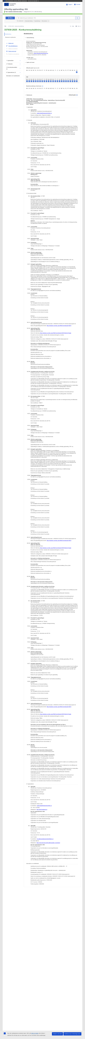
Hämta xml (10, 43)
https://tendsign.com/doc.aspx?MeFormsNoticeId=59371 (59, 325)
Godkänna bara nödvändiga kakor (72, 1033)
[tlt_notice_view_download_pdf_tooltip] (27, 81)
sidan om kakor (34, 1033)
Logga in (70, 4)
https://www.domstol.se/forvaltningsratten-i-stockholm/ (48, 842)
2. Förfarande (9, 64)
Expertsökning (37, 21)
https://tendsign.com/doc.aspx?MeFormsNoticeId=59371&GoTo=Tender (55, 333)
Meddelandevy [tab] (8, 34)
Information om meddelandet (13, 75)
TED (5, 26)
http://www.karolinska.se (42, 809)
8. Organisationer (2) (11, 72)
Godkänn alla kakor (57, 1033)
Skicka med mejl (12, 51)
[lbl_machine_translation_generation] (42, 86)
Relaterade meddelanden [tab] (10, 37)
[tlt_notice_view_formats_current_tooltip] (77, 95)
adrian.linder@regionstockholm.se (41, 53)
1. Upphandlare (9, 60)
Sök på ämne (44, 21)
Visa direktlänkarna (12, 46)
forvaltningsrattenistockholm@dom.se (45, 838)
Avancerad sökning (28, 21)
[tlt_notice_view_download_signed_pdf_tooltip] (76, 72)
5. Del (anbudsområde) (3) (11, 68)
